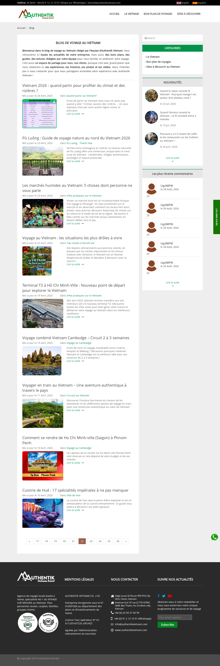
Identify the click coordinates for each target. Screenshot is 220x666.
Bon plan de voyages (158, 13)
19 (55, 541)
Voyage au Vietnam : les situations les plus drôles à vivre (72, 237)
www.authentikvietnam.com (131, 630)
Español (201, 2)
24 (100, 541)
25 (109, 541)
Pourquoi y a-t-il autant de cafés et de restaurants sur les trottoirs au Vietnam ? (179, 137)
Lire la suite (74, 113)
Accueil (114, 13)
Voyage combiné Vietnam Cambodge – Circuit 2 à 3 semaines (75, 337)
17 (37, 541)
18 (46, 541)
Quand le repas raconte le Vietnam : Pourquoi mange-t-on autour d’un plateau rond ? (178, 94)
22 (82, 541)
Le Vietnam (131, 13)
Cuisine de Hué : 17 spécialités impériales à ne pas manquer (75, 490)
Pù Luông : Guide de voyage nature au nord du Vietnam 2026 (76, 137)
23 (91, 541)
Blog (31, 28)
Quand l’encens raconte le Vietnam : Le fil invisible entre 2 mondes (178, 116)
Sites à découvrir (188, 13)
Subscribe (167, 625)
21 (73, 541)
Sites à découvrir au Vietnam (163, 66)
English (185, 2)
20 (64, 541)
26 (118, 541)
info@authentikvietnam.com (105, 2)
